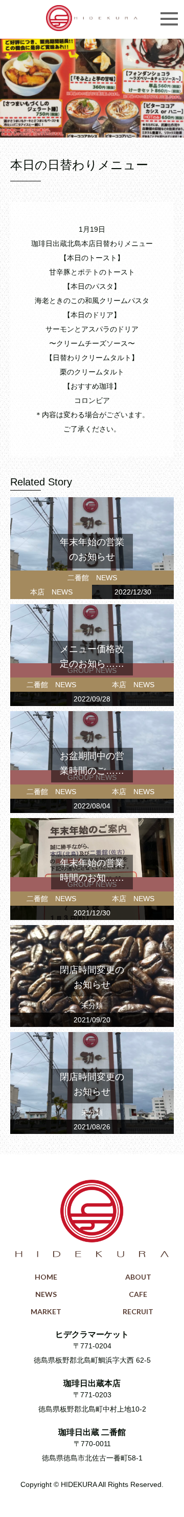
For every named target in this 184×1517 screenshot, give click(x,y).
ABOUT (138, 1276)
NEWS (46, 1294)
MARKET (46, 1311)
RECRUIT (138, 1311)
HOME (46, 1276)
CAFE (138, 1294)
